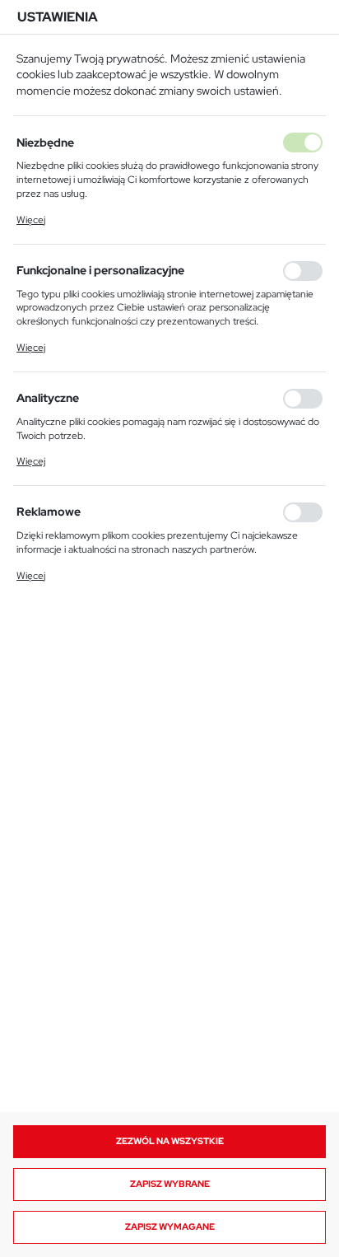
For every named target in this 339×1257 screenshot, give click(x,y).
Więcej (30, 220)
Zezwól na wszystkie (170, 1141)
